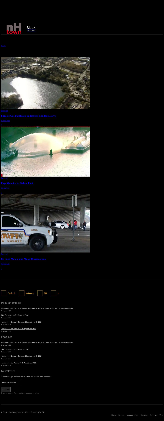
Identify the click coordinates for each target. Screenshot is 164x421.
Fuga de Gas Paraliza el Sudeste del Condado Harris (28, 115)
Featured (4, 111)
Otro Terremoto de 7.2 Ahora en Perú (14, 315)
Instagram (30, 293)
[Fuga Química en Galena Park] (45, 176)
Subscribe (6, 389)
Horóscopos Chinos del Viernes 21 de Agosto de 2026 (21, 322)
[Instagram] (139, 29)
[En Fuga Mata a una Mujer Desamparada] (45, 252)
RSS (45, 293)
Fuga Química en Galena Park (17, 183)
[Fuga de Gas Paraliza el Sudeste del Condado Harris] (45, 108)
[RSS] (40, 293)
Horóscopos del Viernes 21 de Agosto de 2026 (18, 329)
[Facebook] (134, 29)
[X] (145, 29)
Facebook (11, 293)
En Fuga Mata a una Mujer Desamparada (23, 259)
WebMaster (5, 121)
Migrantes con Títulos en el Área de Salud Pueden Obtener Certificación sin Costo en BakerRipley (37, 308)
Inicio (3, 46)
